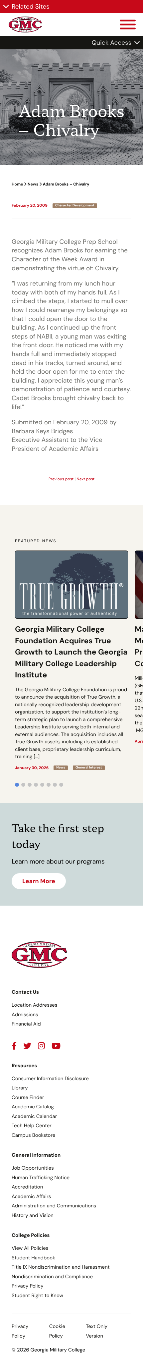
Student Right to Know (37, 1295)
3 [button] (30, 785)
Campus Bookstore (33, 1135)
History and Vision (33, 1215)
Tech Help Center (32, 1126)
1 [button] (17, 785)
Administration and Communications (54, 1206)
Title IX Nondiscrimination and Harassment (61, 1267)
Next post (85, 479)
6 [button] (49, 785)
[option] (71, 660)
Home (17, 184)
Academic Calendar (34, 1116)
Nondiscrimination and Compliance (52, 1277)
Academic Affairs (31, 1196)
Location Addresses (34, 1005)
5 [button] (42, 785)
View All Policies (30, 1248)
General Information (36, 1155)
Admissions (25, 1015)
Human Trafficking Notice (41, 1178)
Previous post (61, 479)
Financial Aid (26, 1024)
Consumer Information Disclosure (50, 1079)
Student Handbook (33, 1258)
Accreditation (27, 1187)
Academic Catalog (33, 1107)
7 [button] (55, 785)
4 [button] (36, 785)
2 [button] (23, 785)
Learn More (38, 881)
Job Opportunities (33, 1168)
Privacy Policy (27, 1286)
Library (20, 1088)
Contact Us (25, 992)
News (33, 184)
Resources (24, 1066)
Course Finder (28, 1097)
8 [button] (61, 785)
